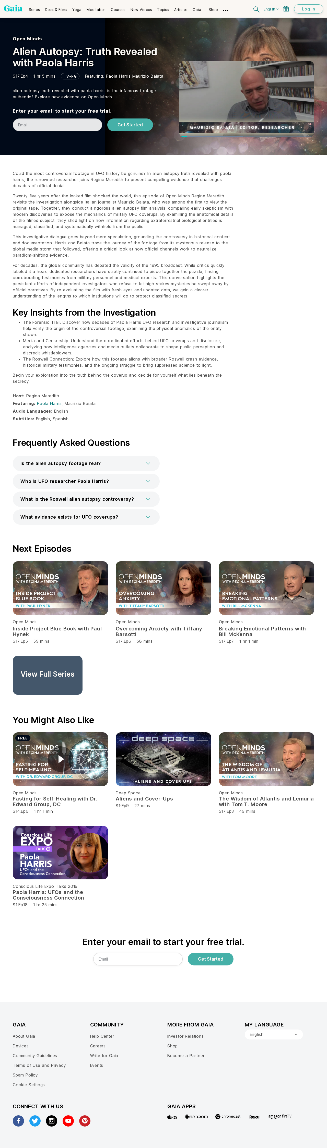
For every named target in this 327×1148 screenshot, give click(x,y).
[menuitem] (34, 8)
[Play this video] (60, 759)
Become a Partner (185, 1055)
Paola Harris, (51, 403)
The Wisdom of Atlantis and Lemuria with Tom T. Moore (266, 801)
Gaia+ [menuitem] (198, 9)
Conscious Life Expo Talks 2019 (45, 886)
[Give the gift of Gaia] (286, 8)
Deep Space (128, 792)
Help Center (102, 1036)
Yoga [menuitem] (76, 9)
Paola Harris (119, 76)
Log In (308, 8)
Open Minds (27, 38)
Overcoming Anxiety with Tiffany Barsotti (159, 631)
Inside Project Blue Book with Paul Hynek (57, 631)
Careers (98, 1045)
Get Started (130, 124)
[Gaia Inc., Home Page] (13, 8)
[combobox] (274, 1035)
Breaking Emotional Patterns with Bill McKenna (262, 631)
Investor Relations (185, 1036)
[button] (86, 463)
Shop (172, 1045)
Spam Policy (25, 1075)
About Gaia (24, 1036)
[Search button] (257, 8)
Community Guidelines (35, 1055)
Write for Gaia (104, 1055)
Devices (21, 1045)
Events (96, 1065)
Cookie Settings (29, 1084)
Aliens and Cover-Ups (144, 799)
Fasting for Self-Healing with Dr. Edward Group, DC (55, 801)
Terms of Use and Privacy (39, 1065)
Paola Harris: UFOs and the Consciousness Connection (48, 895)
